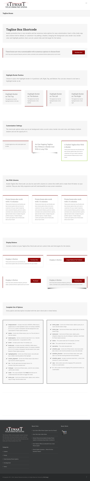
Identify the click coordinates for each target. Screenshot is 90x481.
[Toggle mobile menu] (86, 3)
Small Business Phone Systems (11, 459)
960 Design (45, 477)
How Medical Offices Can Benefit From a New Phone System (44, 444)
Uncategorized (7, 463)
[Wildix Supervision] (64, 433)
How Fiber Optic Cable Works (40, 434)
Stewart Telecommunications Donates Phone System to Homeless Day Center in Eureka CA (43, 439)
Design (5, 455)
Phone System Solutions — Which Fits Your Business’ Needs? (43, 450)
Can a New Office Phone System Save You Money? (45, 430)
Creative (6, 451)
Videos (5, 466)
